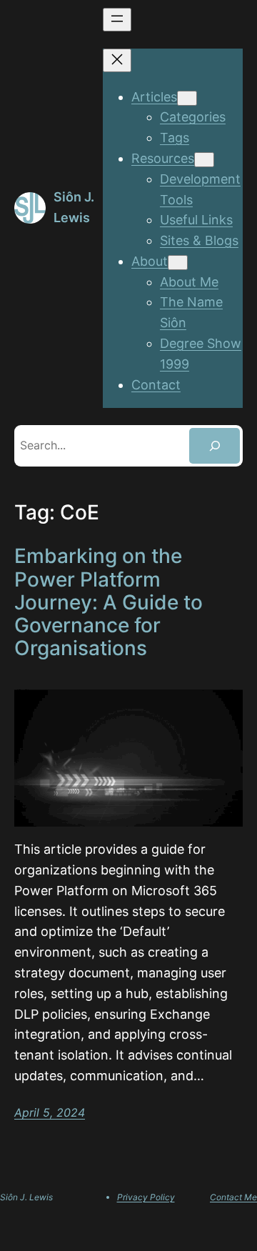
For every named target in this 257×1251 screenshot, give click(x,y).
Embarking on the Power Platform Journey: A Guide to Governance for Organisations (108, 601)
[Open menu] (117, 19)
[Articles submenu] (187, 98)
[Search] (214, 445)
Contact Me (233, 1197)
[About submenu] (178, 262)
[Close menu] (117, 60)
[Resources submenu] (204, 159)
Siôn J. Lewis (26, 1197)
